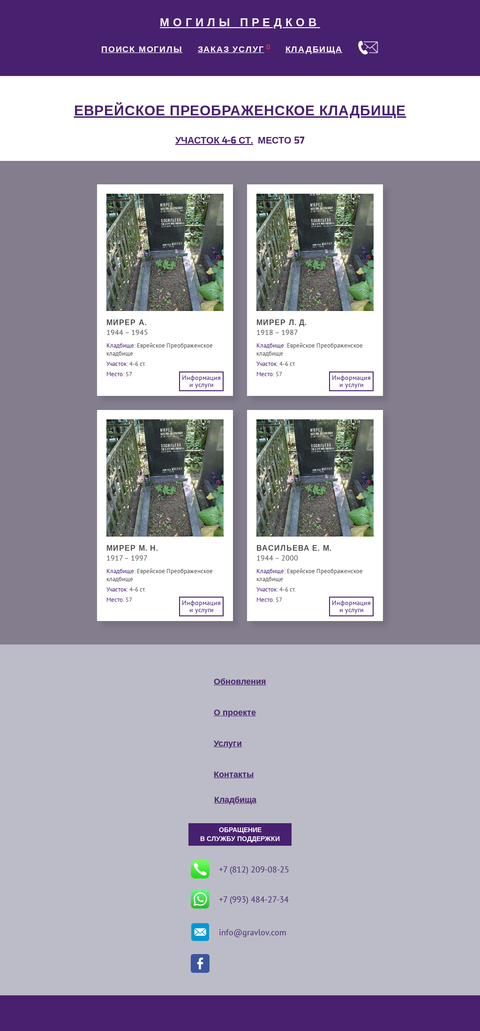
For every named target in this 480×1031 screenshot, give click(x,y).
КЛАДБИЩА (314, 49)
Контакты (234, 774)
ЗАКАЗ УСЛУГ (231, 49)
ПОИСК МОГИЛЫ (142, 49)
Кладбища (235, 799)
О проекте (235, 712)
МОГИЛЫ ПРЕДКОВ (240, 22)
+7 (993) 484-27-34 (254, 899)
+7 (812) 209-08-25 (254, 869)
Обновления (240, 681)
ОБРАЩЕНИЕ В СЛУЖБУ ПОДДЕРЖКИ (240, 834)
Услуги (228, 743)
